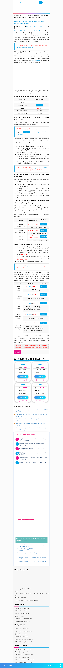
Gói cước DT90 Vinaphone (22, 31)
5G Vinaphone (40, 26)
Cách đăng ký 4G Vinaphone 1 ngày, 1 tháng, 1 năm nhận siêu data (33, 458)
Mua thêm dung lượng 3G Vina (24, 642)
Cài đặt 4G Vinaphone (22, 613)
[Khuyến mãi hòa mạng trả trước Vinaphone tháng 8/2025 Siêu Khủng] (31, 532)
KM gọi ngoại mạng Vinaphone (25, 660)
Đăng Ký (43, 224)
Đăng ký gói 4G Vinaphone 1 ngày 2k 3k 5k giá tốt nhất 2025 (32, 453)
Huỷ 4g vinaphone (21, 616)
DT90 (23, 364)
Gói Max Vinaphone (21, 634)
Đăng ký (39, 105)
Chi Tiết (22, 380)
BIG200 (40, 385)
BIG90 (23, 385)
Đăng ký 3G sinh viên (22, 636)
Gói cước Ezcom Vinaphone (24, 631)
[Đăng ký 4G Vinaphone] (31, 475)
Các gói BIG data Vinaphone (24, 618)
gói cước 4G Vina (22, 258)
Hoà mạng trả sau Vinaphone (24, 654)
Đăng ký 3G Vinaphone (22, 629)
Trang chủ (18, 15)
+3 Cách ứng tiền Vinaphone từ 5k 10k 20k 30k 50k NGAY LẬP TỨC (32, 449)
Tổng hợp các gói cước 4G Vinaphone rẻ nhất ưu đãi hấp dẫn (32, 444)
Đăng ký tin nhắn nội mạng (23, 649)
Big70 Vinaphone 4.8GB (23, 621)
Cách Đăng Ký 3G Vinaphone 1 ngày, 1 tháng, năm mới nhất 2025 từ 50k (32, 463)
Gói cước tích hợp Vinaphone (24, 639)
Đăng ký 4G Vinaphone (22, 608)
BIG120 (40, 364)
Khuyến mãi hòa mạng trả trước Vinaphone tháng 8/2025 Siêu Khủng (32, 439)
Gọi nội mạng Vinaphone (23, 652)
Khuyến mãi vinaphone (22, 657)
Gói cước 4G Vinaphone (23, 611)
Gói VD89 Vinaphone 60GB (24, 662)
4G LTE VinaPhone (28, 15)
